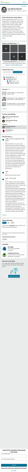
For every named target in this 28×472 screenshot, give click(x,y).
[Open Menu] (26, 2)
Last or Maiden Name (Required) (8, 459)
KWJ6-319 (25, 10)
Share (24, 6)
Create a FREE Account (16, 65)
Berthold (5, 239)
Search (14, 465)
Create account (14, 276)
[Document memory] (6, 48)
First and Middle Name (5, 453)
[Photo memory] (14, 48)
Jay (8, 222)
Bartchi (4, 222)
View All (4, 109)
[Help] (24, 2)
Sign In (7, 65)
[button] (14, 93)
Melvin (12, 222)
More (4, 38)
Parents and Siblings (17, 72)
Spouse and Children (7, 72)
